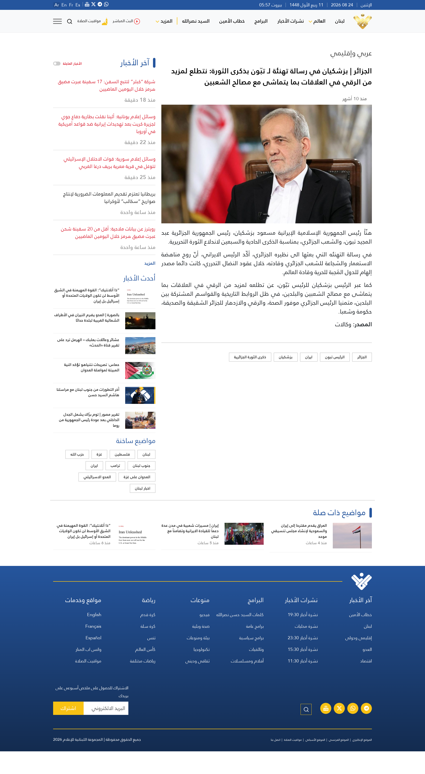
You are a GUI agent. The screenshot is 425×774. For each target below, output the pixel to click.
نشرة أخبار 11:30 (303, 661)
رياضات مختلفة (142, 661)
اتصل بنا (275, 739)
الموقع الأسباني (315, 739)
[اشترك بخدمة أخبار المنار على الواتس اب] (352, 709)
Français (93, 626)
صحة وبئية (201, 626)
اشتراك (68, 708)
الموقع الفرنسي (339, 739)
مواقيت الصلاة (89, 20)
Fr (71, 5)
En (64, 5)
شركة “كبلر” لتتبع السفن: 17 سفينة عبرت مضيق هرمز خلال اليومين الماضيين (106, 85)
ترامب (115, 465)
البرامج (261, 21)
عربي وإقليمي (351, 53)
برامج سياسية (251, 638)
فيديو (204, 614)
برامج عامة (255, 626)
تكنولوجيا (202, 649)
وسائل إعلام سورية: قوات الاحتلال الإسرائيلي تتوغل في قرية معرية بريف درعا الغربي (109, 162)
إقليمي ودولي (358, 638)
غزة (99, 454)
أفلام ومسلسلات (247, 661)
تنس (151, 638)
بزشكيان (285, 357)
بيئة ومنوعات (198, 638)
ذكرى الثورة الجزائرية (250, 357)
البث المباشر (123, 20)
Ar (56, 5)
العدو (367, 649)
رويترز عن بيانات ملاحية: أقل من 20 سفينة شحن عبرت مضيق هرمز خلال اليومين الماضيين (108, 232)
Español (93, 638)
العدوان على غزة (137, 476)
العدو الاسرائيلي (97, 476)
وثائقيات (256, 649)
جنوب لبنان (141, 465)
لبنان (340, 21)
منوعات (200, 600)
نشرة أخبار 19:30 (303, 614)
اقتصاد (366, 661)
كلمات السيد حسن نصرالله (240, 614)
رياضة (148, 600)
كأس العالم (145, 649)
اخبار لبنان (142, 488)
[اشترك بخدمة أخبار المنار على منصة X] (339, 709)
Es (78, 5)
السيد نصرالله (196, 21)
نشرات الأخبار (290, 21)
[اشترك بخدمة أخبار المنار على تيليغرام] (366, 709)
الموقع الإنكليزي (362, 739)
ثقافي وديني (197, 661)
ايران (308, 357)
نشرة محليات (306, 626)
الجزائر (362, 357)
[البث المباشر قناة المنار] (325, 709)
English (94, 614)
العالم (319, 21)
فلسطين (122, 454)
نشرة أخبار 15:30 (303, 649)
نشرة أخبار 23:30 (303, 638)
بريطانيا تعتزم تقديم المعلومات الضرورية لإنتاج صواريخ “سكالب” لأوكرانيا (109, 197)
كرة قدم (147, 614)
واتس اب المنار (88, 649)
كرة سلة (148, 626)
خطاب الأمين (232, 21)
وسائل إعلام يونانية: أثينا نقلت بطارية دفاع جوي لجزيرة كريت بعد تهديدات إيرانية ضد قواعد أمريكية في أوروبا (107, 124)
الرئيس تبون (335, 357)
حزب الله (77, 454)
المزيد (166, 21)
